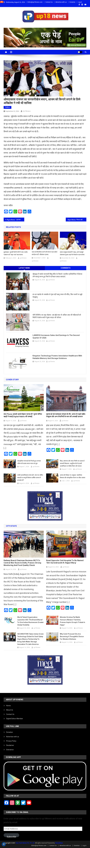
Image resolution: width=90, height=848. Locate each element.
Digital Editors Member (14, 719)
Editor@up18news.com (35, 2)
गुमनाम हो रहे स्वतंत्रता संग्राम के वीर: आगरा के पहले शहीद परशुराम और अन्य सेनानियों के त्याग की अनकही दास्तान (65, 415)
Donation (72, 2)
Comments (65, 268)
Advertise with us (61, 2)
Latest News (24, 268)
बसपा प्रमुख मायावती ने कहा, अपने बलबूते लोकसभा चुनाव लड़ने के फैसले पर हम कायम (72, 253)
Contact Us (49, 2)
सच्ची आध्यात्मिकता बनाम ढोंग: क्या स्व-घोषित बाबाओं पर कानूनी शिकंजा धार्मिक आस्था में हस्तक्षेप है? (30, 477)
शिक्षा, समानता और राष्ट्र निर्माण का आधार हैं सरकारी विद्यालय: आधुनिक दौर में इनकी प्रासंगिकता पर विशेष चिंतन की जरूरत (72, 463)
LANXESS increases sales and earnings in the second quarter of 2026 (56, 336)
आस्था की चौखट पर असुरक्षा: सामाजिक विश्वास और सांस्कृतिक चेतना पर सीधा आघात (72, 476)
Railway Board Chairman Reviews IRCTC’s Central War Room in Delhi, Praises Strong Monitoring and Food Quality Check (22, 562)
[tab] (24, 268)
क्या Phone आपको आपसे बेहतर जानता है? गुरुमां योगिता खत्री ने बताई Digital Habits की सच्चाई (23, 415)
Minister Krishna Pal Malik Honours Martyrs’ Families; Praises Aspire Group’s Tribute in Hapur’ (72, 621)
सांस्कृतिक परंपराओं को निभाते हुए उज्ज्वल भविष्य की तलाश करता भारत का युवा (29, 462)
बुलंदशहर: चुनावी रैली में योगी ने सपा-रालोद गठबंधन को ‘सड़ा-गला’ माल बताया (16, 253)
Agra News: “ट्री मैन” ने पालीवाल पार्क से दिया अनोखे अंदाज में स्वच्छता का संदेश (15, 220)
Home (8, 706)
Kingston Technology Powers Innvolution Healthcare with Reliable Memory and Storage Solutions (57, 357)
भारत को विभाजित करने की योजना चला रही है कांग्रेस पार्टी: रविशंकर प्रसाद (44, 253)
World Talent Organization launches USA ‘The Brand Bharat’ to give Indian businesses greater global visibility (30, 621)
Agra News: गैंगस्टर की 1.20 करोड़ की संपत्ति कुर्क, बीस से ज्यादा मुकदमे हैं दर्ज (77, 220)
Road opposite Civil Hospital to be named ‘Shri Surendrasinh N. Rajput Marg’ (64, 561)
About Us (9, 710)
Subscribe (11, 836)
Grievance (10, 750)
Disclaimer (10, 745)
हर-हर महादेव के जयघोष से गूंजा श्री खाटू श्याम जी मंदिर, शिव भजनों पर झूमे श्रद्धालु (57, 295)
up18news (27, 111)
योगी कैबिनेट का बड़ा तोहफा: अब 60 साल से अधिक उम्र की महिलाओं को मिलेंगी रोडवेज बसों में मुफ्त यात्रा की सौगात (57, 316)
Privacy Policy (11, 741)
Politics (7, 107)
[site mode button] (80, 52)
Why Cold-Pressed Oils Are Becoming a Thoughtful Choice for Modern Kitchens (72, 636)
